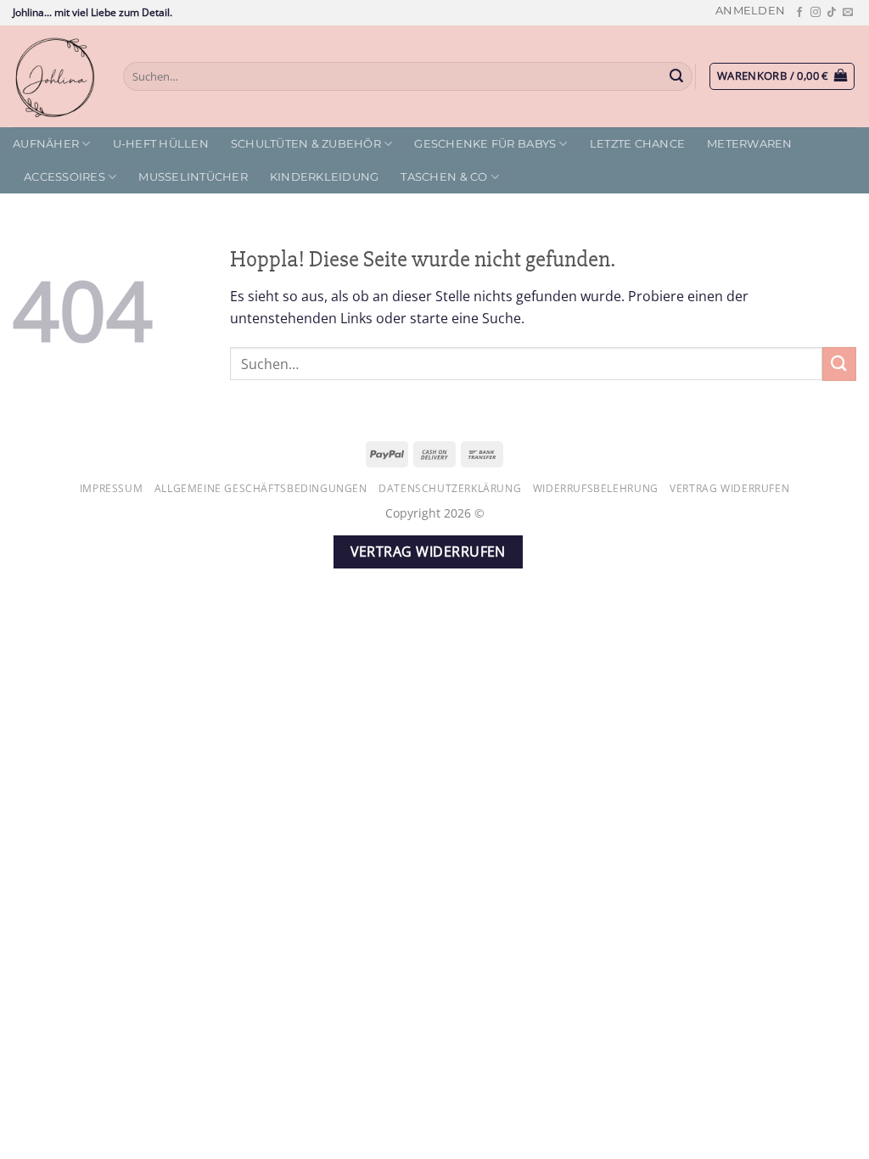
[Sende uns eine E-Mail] (848, 13)
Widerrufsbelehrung (596, 488)
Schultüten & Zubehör (306, 143)
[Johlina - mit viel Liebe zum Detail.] (55, 76)
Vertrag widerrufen (729, 488)
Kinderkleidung (324, 177)
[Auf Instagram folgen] (815, 13)
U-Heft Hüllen (161, 143)
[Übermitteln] (677, 76)
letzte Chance (637, 143)
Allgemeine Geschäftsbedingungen (260, 488)
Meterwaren (750, 143)
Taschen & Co (444, 177)
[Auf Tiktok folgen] (832, 13)
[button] (750, 11)
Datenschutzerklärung (449, 488)
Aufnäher (46, 143)
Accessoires (64, 177)
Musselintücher (193, 177)
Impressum (111, 488)
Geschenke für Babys (485, 143)
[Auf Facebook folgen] (799, 13)
